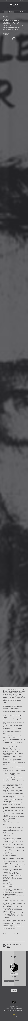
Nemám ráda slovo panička (14, 1008)
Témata (10, 11)
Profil (8, 946)
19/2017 (14, 976)
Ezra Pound (11, 978)
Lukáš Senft (17, 979)
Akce (18, 11)
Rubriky (5, 11)
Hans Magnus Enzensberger (9, 979)
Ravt (15, 11)
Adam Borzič (6, 978)
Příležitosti (22, 11)
